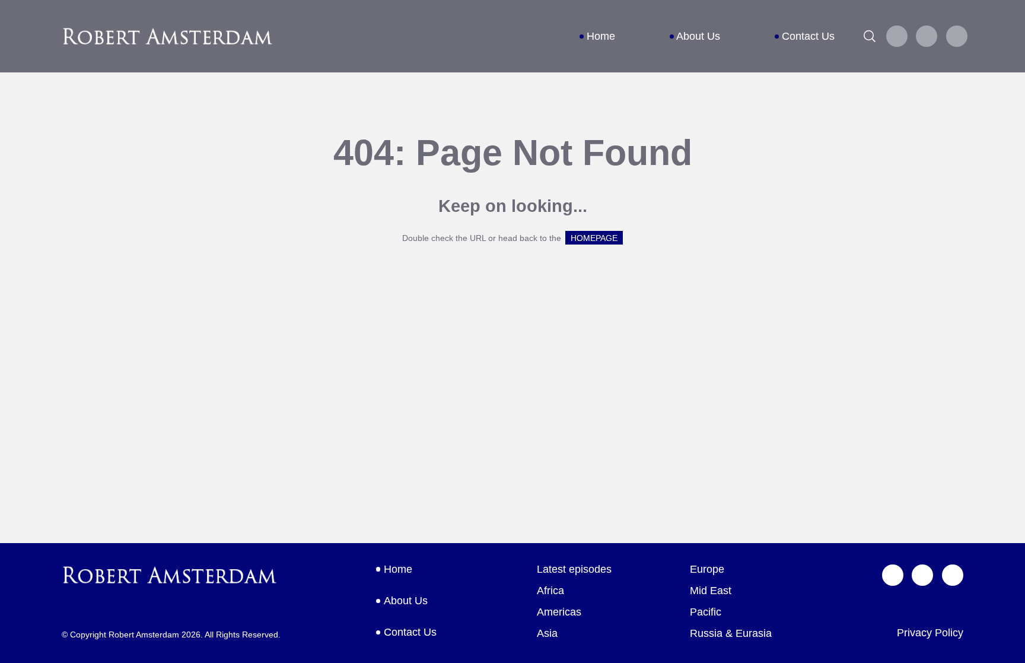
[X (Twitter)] (897, 36)
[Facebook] (927, 36)
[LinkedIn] (956, 36)
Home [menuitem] (601, 36)
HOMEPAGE (594, 238)
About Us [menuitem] (698, 36)
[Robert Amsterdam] (168, 36)
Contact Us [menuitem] (808, 36)
